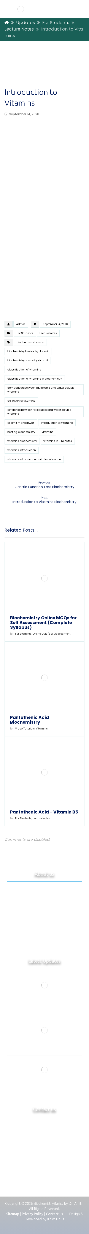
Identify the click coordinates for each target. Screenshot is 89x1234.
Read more (55, 944)
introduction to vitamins (57, 423)
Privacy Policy (32, 1214)
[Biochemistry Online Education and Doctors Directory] (21, 9)
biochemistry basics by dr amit (28, 351)
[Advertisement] (45, 68)
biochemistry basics (30, 342)
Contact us (54, 1214)
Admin (20, 324)
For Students (25, 333)
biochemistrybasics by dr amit (27, 360)
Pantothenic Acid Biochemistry (44, 1046)
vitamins (47, 432)
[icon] (9, 324)
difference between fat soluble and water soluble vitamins (39, 412)
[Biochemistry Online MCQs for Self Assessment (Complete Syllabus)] (44, 985)
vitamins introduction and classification (34, 459)
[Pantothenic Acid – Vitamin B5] (44, 1070)
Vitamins (42, 728)
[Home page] (7, 22)
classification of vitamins (24, 369)
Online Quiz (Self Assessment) (52, 634)
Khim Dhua (55, 1219)
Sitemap (12, 1214)
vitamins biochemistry (22, 441)
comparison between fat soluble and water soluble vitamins (40, 389)
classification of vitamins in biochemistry (34, 378)
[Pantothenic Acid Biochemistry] (44, 1030)
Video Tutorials (25, 728)
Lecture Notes (48, 333)
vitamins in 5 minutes (57, 441)
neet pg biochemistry (21, 432)
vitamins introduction (21, 450)
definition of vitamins (21, 401)
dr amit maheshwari (21, 423)
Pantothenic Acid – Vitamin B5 (44, 1086)
